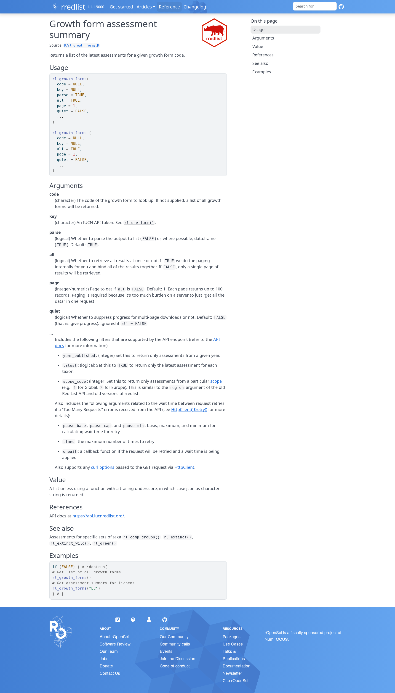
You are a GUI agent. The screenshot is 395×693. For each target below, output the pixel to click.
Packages (231, 636)
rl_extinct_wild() (69, 543)
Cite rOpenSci (235, 680)
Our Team (109, 651)
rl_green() (104, 543)
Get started (121, 7)
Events (166, 651)
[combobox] (315, 6)
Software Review (115, 644)
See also (260, 63)
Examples (261, 71)
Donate (106, 666)
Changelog (195, 7)
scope (216, 381)
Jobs (104, 658)
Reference (169, 7)
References (263, 55)
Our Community (174, 636)
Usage (258, 29)
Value (257, 46)
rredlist (73, 7)
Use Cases (233, 644)
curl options (102, 467)
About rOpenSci (114, 636)
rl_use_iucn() (139, 223)
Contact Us (110, 673)
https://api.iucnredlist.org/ (98, 516)
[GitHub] (341, 7)
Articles (144, 7)
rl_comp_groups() (141, 537)
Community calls (175, 644)
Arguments (263, 38)
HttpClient (184, 467)
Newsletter (232, 673)
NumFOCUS (276, 639)
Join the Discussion (177, 658)
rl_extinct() (177, 537)
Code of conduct (175, 666)
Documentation (236, 666)
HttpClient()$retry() (189, 409)
